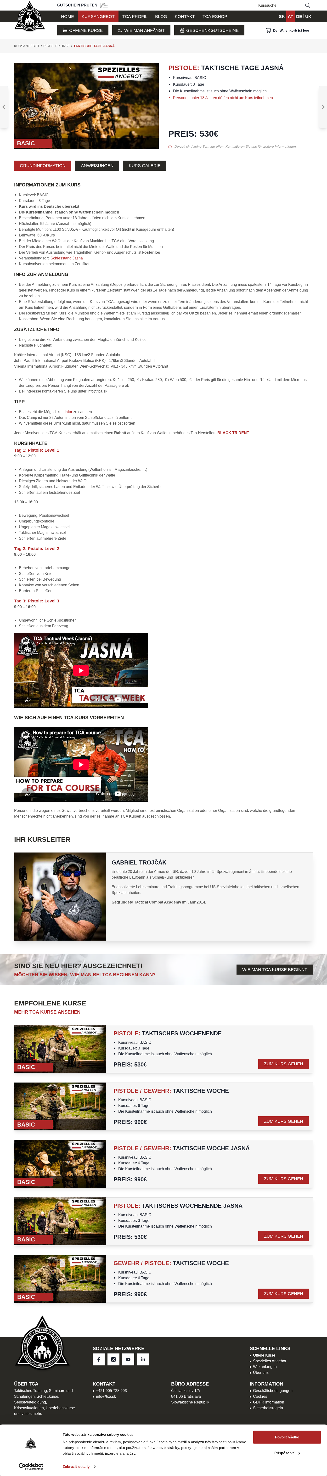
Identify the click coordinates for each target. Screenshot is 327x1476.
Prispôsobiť (284, 1453)
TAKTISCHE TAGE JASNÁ (94, 46)
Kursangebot (26, 46)
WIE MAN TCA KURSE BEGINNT (274, 969)
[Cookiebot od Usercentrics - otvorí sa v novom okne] (31, 1466)
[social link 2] (128, 1359)
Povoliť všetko (287, 1437)
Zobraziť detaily (76, 1467)
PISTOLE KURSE (56, 46)
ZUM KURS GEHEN (283, 1063)
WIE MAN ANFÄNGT (144, 30)
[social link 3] (143, 1359)
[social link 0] (99, 1359)
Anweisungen (97, 165)
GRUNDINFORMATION (43, 165)
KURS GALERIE (145, 165)
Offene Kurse (86, 30)
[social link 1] (113, 1359)
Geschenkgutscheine (212, 30)
